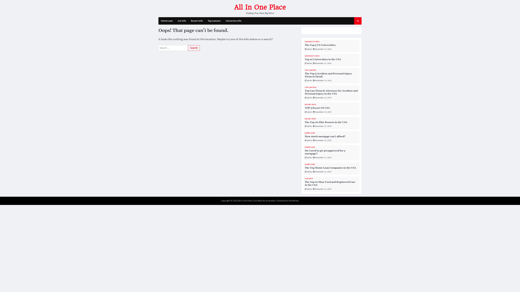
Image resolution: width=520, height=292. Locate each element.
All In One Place (260, 7)
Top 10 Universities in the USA (323, 59)
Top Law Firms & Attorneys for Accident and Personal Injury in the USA (331, 92)
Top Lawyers (214, 20)
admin (309, 49)
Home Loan (167, 20)
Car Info (182, 20)
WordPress (293, 201)
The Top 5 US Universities (320, 45)
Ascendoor (271, 201)
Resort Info (197, 20)
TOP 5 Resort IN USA (317, 108)
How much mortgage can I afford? (325, 136)
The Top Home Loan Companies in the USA (330, 167)
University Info (233, 20)
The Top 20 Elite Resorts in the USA (326, 122)
